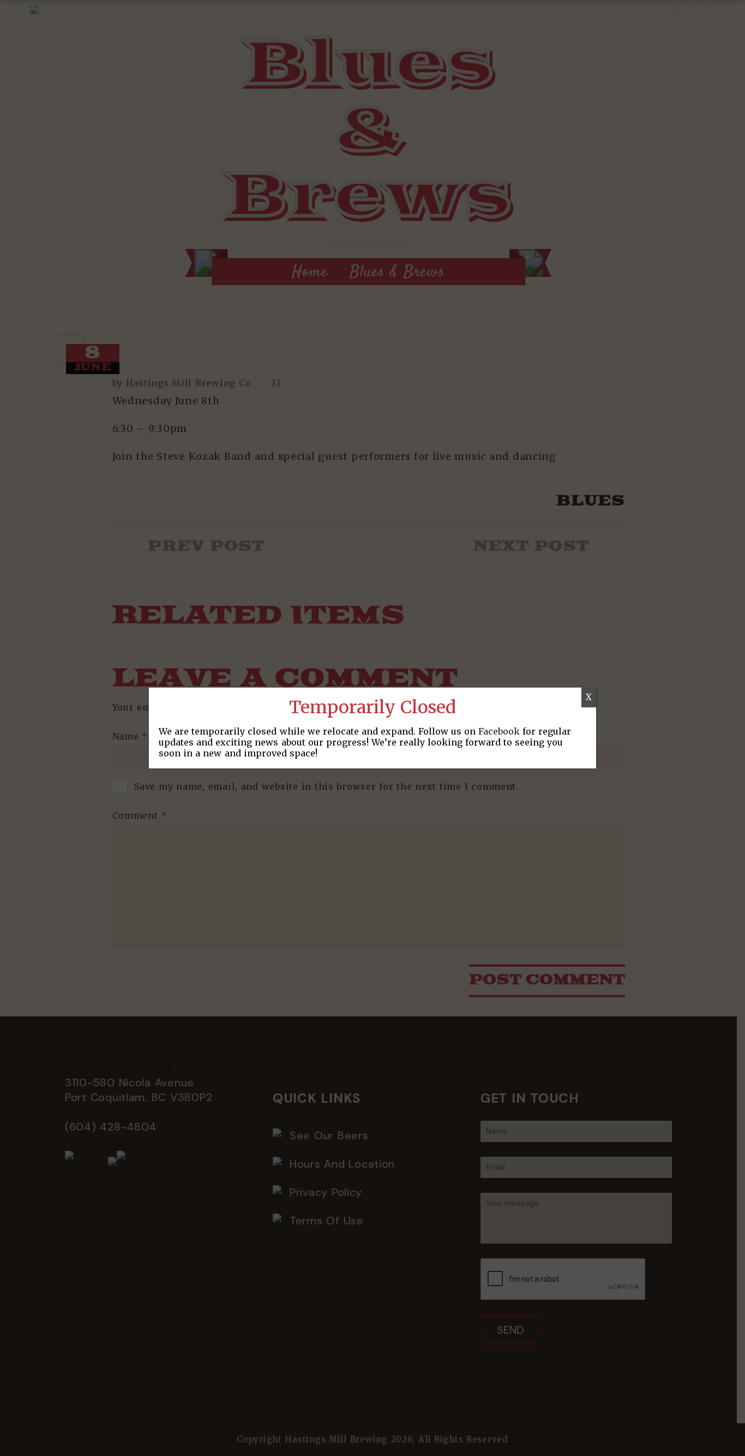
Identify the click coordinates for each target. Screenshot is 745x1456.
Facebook (499, 731)
